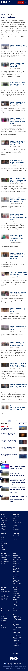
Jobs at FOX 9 (16, 595)
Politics (3, 524)
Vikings (3, 536)
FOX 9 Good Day (17, 559)
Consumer (3, 526)
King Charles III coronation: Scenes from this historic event (18, 310)
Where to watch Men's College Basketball (17, 632)
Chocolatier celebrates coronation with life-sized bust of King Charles (18, 407)
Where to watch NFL (17, 613)
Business (3, 557)
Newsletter (4, 618)
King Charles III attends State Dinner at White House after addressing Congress (17, 120)
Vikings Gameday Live (17, 565)
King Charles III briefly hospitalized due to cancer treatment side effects (18, 199)
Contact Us (15, 589)
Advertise (15, 601)
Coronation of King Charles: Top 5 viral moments (18, 293)
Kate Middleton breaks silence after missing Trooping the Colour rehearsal (17, 237)
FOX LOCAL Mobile (4, 615)
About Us (16, 587)
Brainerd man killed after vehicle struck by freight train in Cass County (17, 466)
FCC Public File (16, 603)
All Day (14, 561)
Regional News (4, 588)
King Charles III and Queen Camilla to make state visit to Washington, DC (18, 180)
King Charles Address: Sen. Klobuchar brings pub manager (18, 142)
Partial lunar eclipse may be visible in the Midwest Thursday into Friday (9, 435)
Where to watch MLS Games (17, 644)
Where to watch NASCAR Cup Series (17, 624)
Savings (3, 563)
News (3, 515)
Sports (3, 534)
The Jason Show (17, 557)
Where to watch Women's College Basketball (17, 637)
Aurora (3, 549)
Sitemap (15, 599)
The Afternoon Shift (16, 577)
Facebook (3, 620)
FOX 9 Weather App (16, 517)
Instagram (3, 622)
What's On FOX (16, 597)
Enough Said (16, 563)
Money (3, 553)
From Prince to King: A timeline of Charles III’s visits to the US (17, 162)
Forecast (15, 520)
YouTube (3, 627)
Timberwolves (4, 543)
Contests (15, 591)
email (17, 653)
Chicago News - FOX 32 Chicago (5, 595)
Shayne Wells (16, 536)
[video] (5, 46)
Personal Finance (5, 555)
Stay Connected (5, 610)
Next (17, 421)
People (3, 14)
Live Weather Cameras (16, 524)
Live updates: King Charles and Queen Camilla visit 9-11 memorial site (18, 84)
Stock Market (4, 559)
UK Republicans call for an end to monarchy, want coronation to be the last (18, 365)
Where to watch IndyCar (17, 628)
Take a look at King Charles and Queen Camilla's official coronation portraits (18, 274)
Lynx (2, 545)
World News (4, 520)
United (3, 547)
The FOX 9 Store (17, 583)
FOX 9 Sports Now (16, 572)
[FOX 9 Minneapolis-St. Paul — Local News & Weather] (5, 2)
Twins (2, 539)
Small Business (5, 561)
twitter (14, 653)
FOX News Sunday (4, 528)
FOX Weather (16, 529)
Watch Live (20, 2)
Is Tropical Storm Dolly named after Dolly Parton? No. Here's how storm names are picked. (8, 449)
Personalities (16, 593)
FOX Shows (16, 555)
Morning (16, 534)
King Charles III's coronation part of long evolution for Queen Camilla (18, 386)
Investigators (4, 522)
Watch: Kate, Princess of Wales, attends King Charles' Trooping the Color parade (18, 216)
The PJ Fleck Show (16, 569)
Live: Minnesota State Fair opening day (7, 429)
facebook (11, 653)
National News (5, 519)
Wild (2, 541)
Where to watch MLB (17, 620)
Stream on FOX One (16, 610)
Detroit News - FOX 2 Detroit (5, 598)
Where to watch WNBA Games (17, 641)
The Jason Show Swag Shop (17, 580)
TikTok (3, 626)
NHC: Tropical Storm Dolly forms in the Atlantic (9, 455)
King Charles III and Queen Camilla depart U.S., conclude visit (18, 64)
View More (22, 424)
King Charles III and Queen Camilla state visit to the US (18, 46)
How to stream (5, 613)
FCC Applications (17, 605)
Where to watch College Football (17, 617)
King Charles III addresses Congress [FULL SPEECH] (18, 103)
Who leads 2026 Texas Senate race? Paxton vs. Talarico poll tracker (8, 442)
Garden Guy (16, 538)
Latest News (5, 424)
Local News (4, 517)
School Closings (17, 522)
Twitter (3, 624)
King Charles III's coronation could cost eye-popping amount (18, 327)
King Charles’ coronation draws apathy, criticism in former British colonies (18, 343)
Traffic (14, 527)
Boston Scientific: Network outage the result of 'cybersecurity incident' (18, 473)
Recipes (15, 539)
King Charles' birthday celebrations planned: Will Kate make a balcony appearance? (18, 255)
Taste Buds (16, 575)
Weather (16, 515)
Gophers (3, 538)
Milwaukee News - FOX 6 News (5, 592)
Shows (15, 553)
